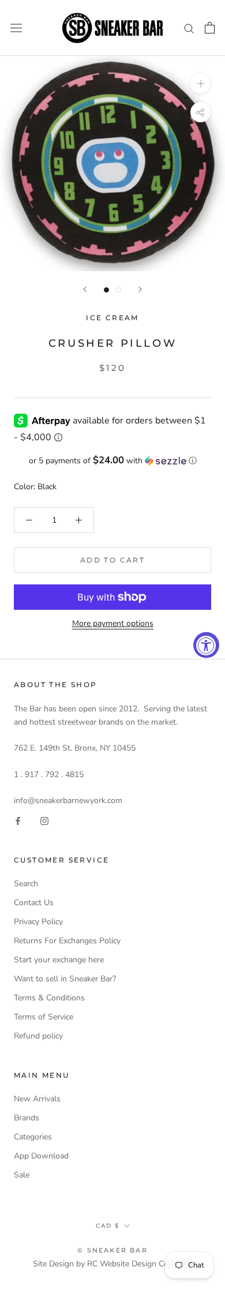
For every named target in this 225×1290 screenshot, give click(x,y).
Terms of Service (43, 1016)
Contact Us (34, 902)
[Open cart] (210, 27)
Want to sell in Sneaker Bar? (65, 978)
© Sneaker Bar (112, 1250)
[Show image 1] (106, 289)
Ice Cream (112, 317)
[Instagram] (44, 820)
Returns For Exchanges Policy (67, 940)
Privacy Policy (38, 921)
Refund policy (38, 1035)
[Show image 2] (118, 289)
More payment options (112, 623)
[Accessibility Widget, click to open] (206, 645)
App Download (41, 1155)
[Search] (189, 28)
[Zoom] (200, 83)
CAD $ (107, 1225)
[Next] (140, 289)
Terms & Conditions (49, 997)
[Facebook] (18, 820)
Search (26, 883)
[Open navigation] (16, 28)
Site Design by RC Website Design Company (113, 1263)
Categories (33, 1136)
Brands (26, 1117)
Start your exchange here (59, 959)
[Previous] (85, 289)
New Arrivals (37, 1098)
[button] (112, 460)
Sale (21, 1174)
